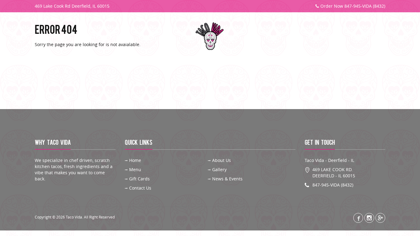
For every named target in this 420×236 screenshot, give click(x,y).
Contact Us (365, 36)
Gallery (121, 36)
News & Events (227, 179)
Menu (90, 36)
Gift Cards (325, 36)
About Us (57, 36)
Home (135, 160)
